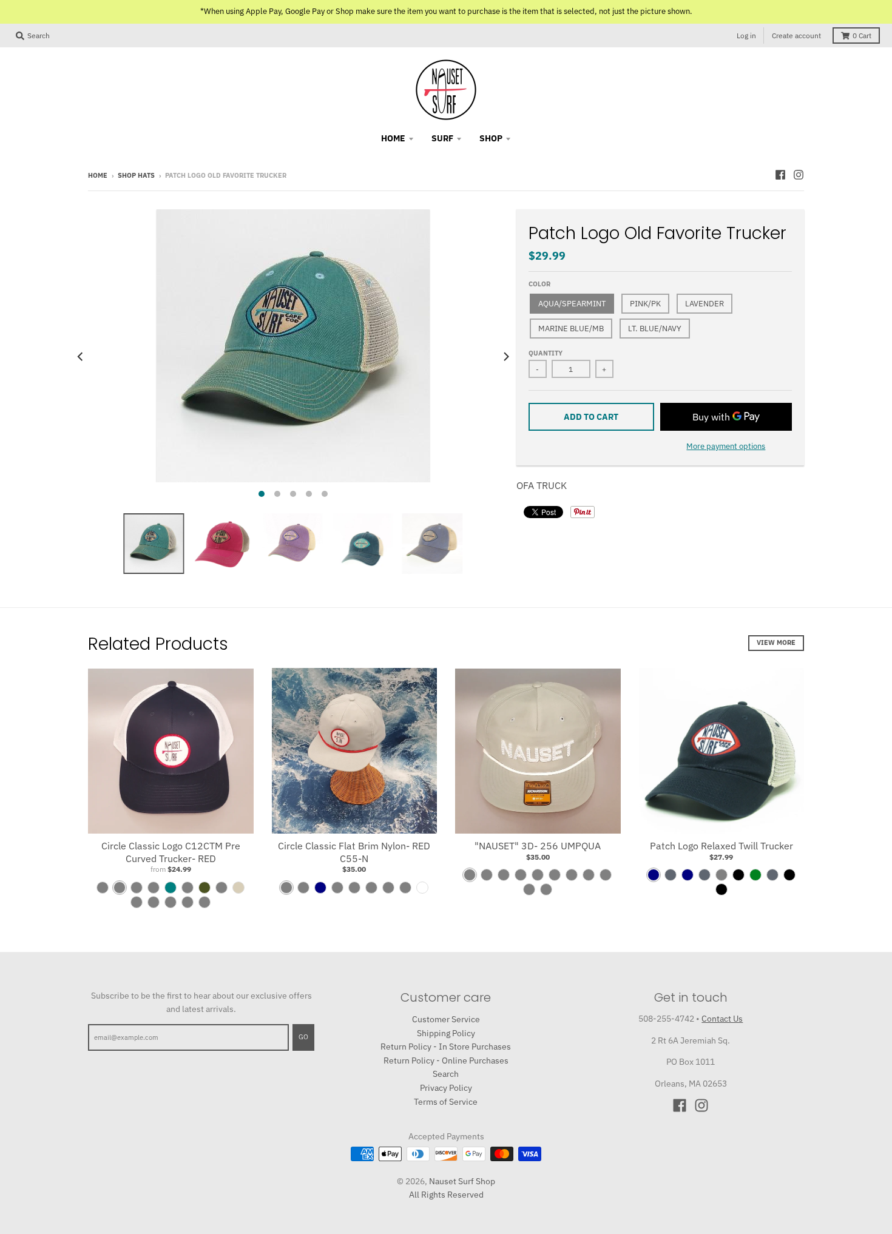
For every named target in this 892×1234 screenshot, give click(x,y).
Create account (796, 35)
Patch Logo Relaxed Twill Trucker (721, 846)
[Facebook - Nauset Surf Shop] (780, 174)
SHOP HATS (136, 175)
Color (539, 284)
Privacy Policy (446, 1087)
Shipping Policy (446, 1033)
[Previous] (80, 356)
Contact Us (722, 1018)
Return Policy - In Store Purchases (445, 1046)
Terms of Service (446, 1101)
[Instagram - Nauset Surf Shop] (798, 174)
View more (776, 642)
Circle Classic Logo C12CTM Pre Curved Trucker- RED (170, 852)
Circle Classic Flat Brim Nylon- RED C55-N (354, 852)
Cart (862, 35)
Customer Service (446, 1019)
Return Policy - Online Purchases (446, 1060)
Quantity (546, 353)
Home (97, 175)
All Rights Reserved (446, 1194)
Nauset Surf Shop (462, 1181)
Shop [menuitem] (490, 138)
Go (303, 1037)
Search (446, 1073)
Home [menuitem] (393, 138)
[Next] (505, 356)
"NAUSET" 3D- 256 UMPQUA (538, 846)
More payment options (725, 446)
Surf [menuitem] (442, 138)
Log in (746, 35)
